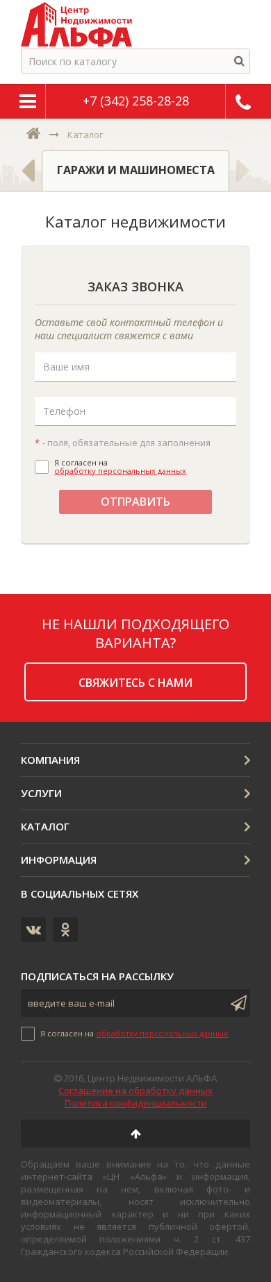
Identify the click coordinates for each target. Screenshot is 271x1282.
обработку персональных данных (120, 470)
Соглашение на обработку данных (135, 1090)
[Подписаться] (236, 1003)
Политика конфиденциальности (136, 1103)
